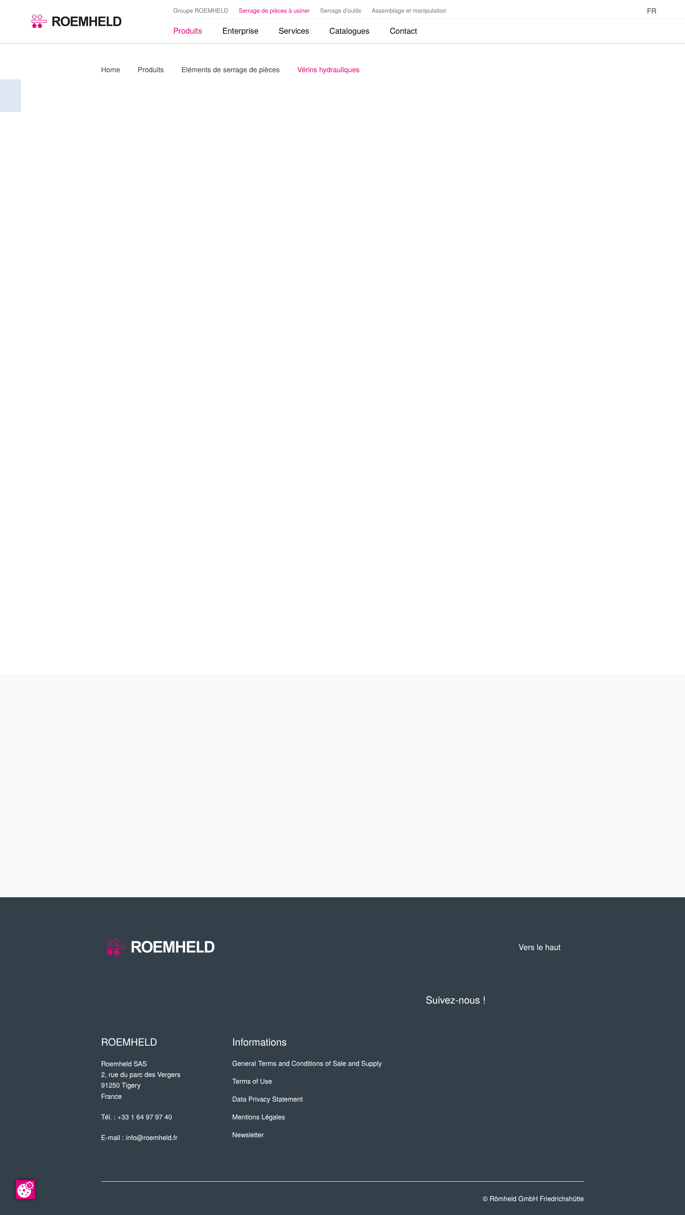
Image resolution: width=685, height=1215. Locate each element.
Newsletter (248, 1134)
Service (558, 785)
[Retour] (10, 95)
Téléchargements (523, 847)
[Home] (76, 21)
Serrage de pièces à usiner (274, 10)
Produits (151, 69)
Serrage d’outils (341, 10)
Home (110, 69)
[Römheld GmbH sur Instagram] (637, 10)
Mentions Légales (258, 1116)
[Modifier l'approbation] (25, 1189)
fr (651, 10)
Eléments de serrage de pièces (231, 69)
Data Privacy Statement (267, 1099)
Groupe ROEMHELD (200, 10)
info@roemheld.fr (151, 1137)
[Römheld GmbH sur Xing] (625, 10)
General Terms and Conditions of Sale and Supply (307, 1063)
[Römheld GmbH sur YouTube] (600, 10)
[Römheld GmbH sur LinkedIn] (613, 10)
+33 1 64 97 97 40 (144, 1116)
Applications (541, 754)
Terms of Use (252, 1081)
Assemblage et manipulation (409, 10)
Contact (556, 816)
